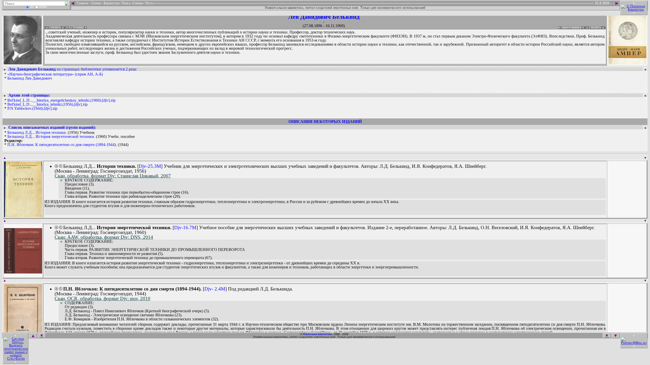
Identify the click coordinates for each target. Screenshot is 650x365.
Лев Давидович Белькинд (324, 16)
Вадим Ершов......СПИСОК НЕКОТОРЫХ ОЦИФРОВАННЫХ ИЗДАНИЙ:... (167, 64)
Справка (137, 3)
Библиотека (111, 3)
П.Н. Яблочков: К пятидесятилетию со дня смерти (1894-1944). (62, 144)
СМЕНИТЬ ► (597, 27)
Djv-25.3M (150, 166)
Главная (82, 3)
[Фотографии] (23, 62)
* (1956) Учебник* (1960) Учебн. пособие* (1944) (69, 139)
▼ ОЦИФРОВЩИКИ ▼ (571, 27)
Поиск (125, 3)
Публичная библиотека (317, 334)
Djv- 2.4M (214, 288)
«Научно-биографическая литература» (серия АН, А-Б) (55, 74)
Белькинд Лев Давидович (29, 78)
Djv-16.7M (185, 227)
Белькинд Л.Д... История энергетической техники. (51, 136)
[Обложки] (627, 62)
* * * (60, 104)
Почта (149, 3)
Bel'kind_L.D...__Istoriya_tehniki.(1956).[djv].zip (47, 104)
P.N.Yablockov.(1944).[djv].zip (32, 108)
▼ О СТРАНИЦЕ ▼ (76, 27)
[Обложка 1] (23, 215)
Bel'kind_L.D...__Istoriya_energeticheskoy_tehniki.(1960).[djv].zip (61, 100)
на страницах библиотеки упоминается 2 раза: (72, 69)
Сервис (96, 3)
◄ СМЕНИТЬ (52, 27)
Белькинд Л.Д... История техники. (37, 132)
